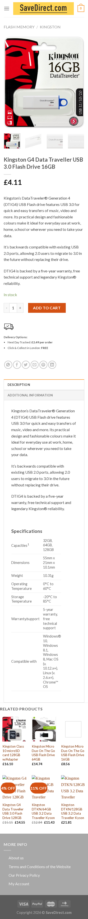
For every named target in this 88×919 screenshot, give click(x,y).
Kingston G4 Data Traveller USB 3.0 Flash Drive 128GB (12, 811)
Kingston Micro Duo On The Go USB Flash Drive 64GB (43, 752)
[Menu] (7, 8)
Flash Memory (19, 26)
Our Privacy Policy (24, 875)
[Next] (76, 82)
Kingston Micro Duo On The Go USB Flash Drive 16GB (72, 752)
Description (19, 385)
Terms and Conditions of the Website (40, 866)
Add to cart (47, 307)
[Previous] (11, 82)
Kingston (50, 26)
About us (16, 857)
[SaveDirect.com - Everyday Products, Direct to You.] (43, 8)
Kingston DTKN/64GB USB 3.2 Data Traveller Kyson (43, 811)
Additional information (30, 395)
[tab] (44, 384)
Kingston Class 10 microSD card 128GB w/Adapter (13, 752)
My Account (19, 883)
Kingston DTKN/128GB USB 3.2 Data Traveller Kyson (72, 811)
